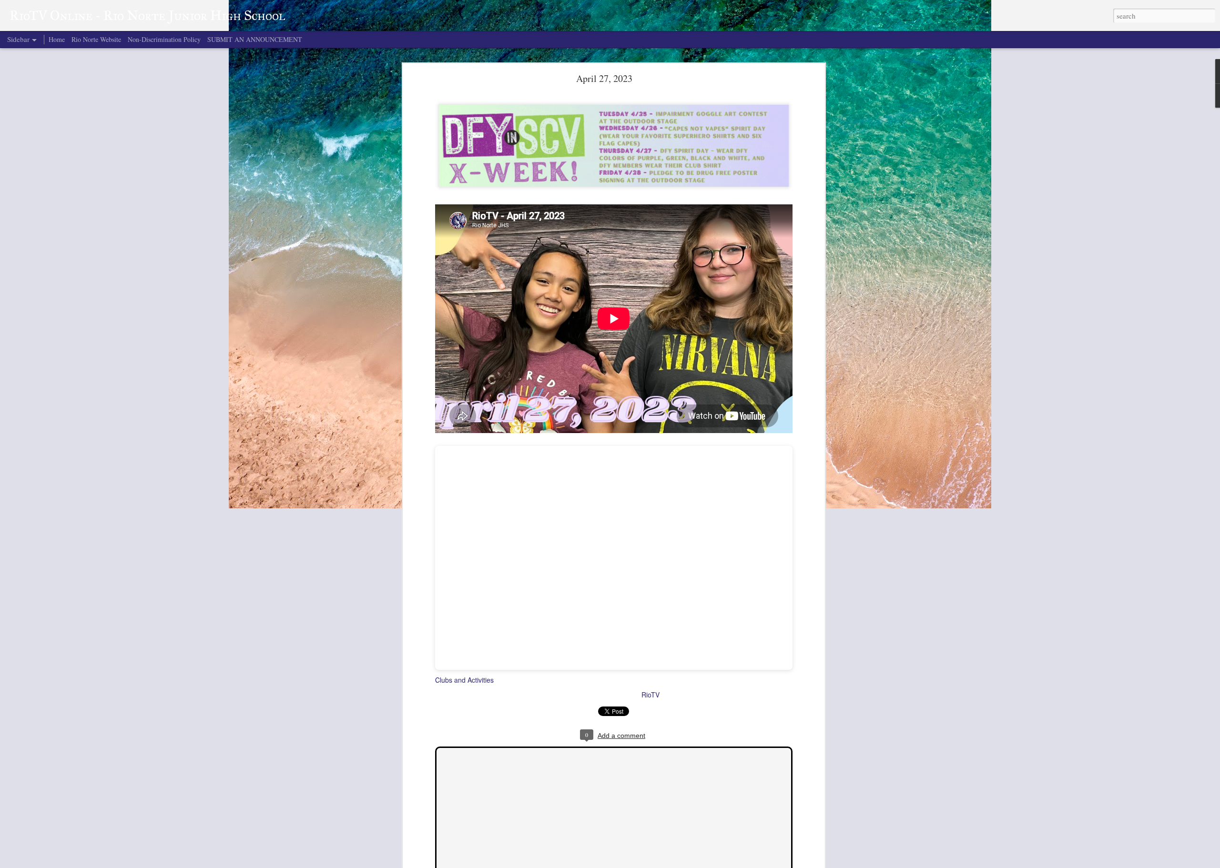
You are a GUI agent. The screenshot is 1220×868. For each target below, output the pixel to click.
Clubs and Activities (464, 680)
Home (57, 39)
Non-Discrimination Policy (164, 39)
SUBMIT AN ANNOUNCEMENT (254, 39)
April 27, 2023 (604, 78)
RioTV (650, 694)
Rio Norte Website (96, 39)
